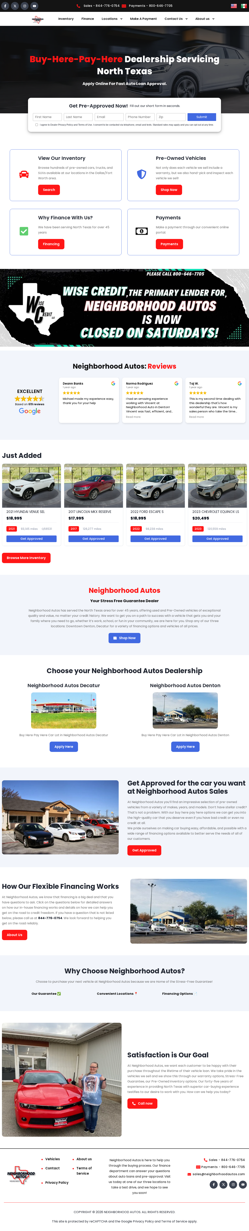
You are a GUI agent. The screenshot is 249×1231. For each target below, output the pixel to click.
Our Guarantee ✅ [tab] (46, 993)
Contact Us (174, 19)
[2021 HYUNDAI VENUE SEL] (31, 505)
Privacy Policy (56, 1182)
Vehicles (52, 1159)
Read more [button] (133, 417)
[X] (15, 6)
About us (202, 19)
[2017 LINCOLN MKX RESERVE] (93, 505)
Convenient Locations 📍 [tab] (117, 993)
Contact (52, 1168)
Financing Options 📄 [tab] (179, 993)
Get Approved (31, 538)
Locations (109, 19)
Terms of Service (84, 1171)
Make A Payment (143, 19)
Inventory (66, 19)
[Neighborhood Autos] (37, 19)
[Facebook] (5, 6)
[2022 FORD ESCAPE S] (155, 505)
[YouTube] (34, 6)
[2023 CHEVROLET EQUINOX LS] (217, 505)
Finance (88, 19)
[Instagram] (25, 6)
